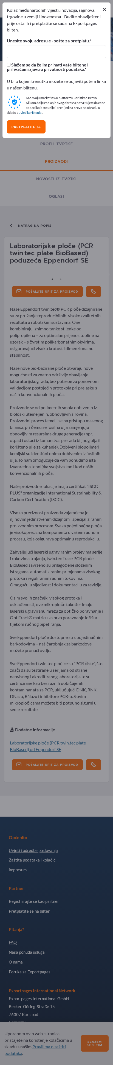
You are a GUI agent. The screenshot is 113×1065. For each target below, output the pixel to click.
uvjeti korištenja (30, 112)
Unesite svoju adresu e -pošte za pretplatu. (48, 41)
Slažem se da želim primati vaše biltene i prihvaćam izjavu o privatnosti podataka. (47, 67)
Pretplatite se (26, 126)
